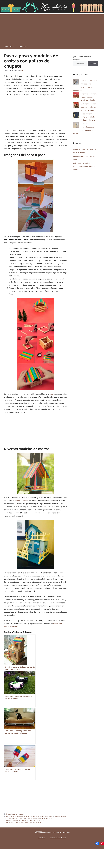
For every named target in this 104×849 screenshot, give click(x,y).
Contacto (41, 837)
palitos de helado (21, 500)
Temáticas (22, 46)
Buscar (93, 64)
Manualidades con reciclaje (15, 814)
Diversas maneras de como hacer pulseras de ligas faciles (25, 820)
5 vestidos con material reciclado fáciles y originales (88, 117)
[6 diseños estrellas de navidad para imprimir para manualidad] (76, 82)
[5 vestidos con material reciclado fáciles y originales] (76, 115)
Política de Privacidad (58, 837)
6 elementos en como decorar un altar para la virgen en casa (89, 107)
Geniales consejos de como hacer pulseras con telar (23, 822)
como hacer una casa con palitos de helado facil (36, 818)
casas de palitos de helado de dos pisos (19, 816)
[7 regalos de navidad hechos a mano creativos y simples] (76, 95)
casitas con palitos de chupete (43, 816)
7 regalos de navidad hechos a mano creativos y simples (89, 97)
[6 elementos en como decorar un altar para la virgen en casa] (76, 105)
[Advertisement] (52, 28)
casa (51, 394)
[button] (99, 46)
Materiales (8, 46)
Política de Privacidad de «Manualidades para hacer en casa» (84, 166)
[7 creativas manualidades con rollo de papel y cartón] (76, 125)
